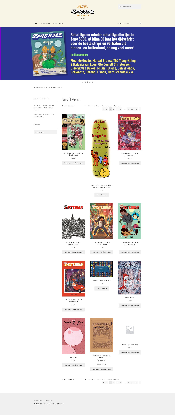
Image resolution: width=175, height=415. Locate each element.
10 (132, 109)
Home (38, 87)
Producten (44, 87)
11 (136, 109)
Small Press (52, 87)
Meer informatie (102, 195)
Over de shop (45, 23)
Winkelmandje (58, 23)
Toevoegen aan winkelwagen (73, 163)
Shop (35, 23)
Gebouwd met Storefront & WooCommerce (48, 403)
